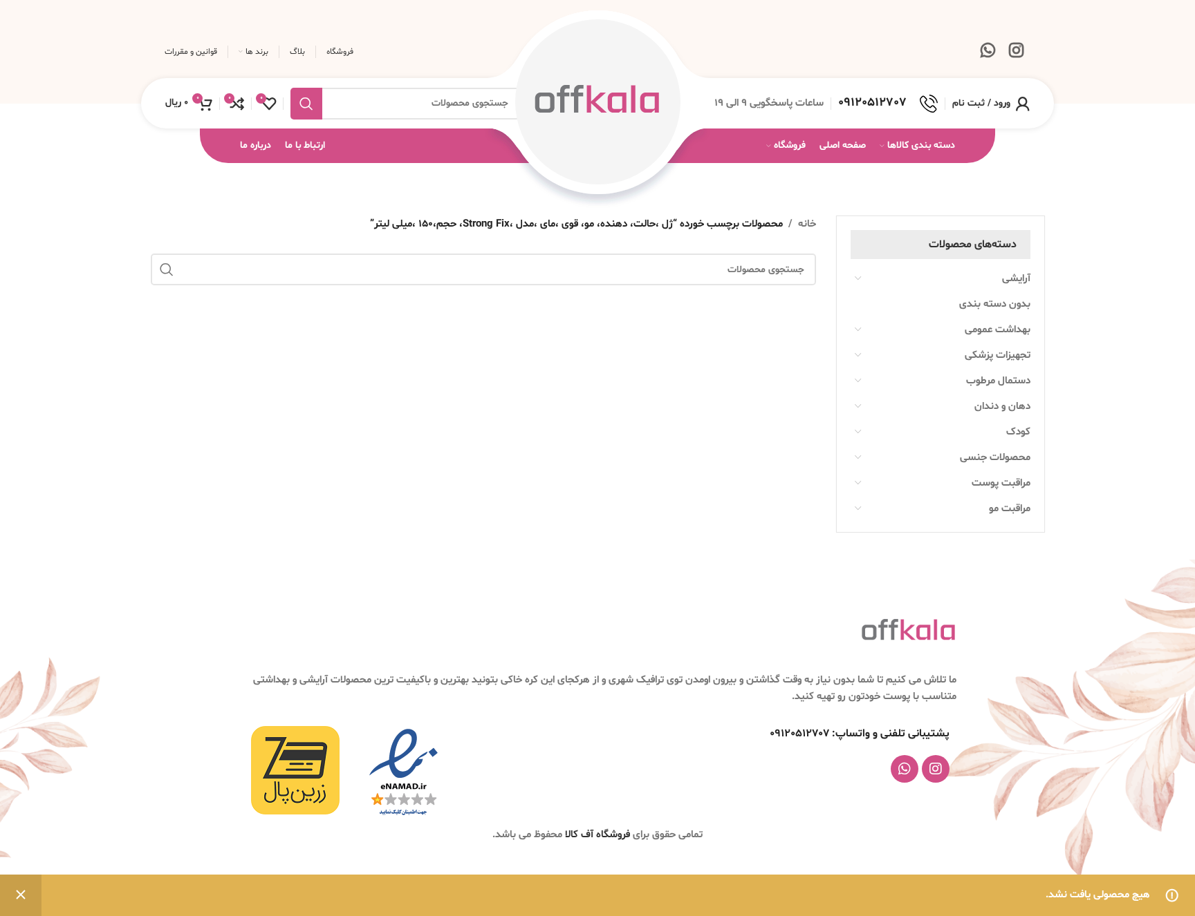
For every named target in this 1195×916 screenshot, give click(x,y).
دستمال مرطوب (998, 381)
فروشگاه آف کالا (599, 835)
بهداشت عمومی (997, 330)
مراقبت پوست (1001, 483)
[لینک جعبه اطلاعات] (888, 104)
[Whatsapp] (904, 769)
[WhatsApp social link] (988, 52)
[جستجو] (306, 104)
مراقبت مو (1009, 509)
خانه (807, 224)
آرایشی (1016, 278)
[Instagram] (935, 769)
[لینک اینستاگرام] (1016, 52)
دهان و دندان (1002, 406)
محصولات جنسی (995, 457)
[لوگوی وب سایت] (597, 103)
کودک (1018, 432)
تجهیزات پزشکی (997, 355)
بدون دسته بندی (994, 304)
